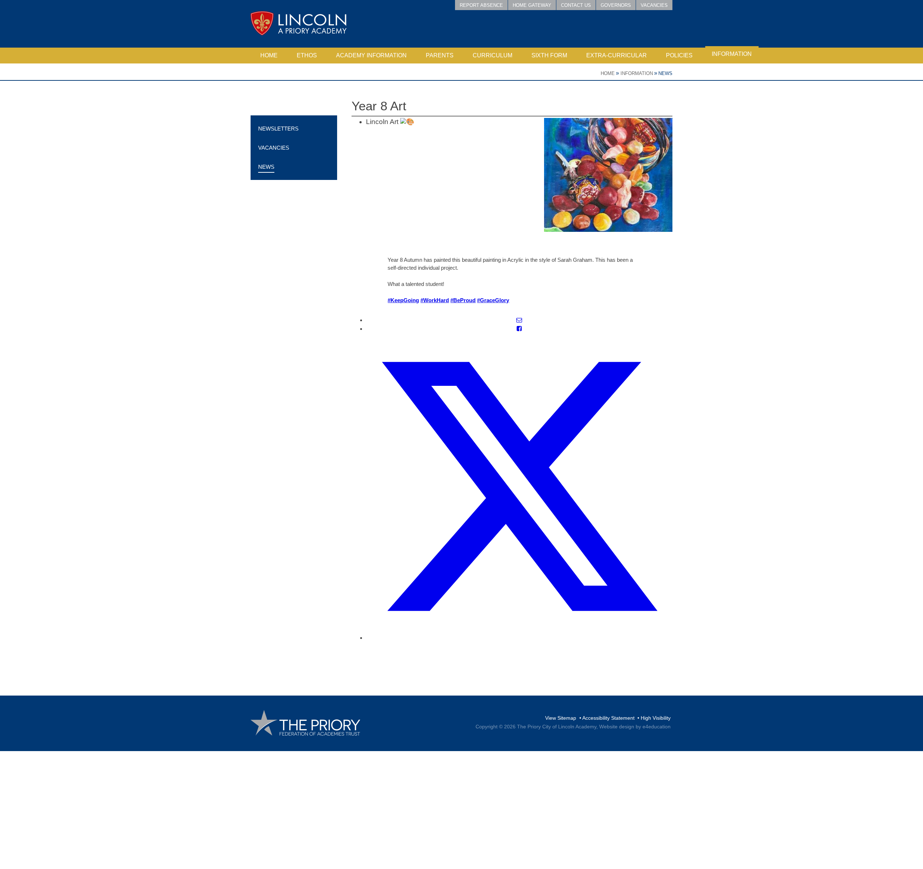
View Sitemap (560, 718)
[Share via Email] (519, 320)
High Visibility (656, 718)
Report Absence (481, 5)
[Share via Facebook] (519, 329)
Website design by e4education (635, 726)
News (665, 73)
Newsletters (278, 128)
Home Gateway (532, 5)
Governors (616, 5)
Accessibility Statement (608, 718)
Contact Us (576, 5)
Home (608, 73)
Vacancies (654, 5)
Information (637, 73)
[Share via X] (519, 638)
